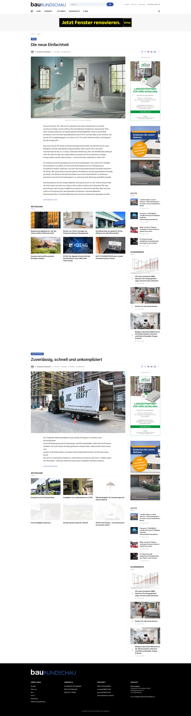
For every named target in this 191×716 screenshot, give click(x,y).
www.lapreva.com (50, 200)
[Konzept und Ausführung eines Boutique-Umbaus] (46, 245)
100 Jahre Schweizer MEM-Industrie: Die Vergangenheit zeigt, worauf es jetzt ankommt (146, 278)
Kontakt (127, 4)
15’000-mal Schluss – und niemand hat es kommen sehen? (110, 524)
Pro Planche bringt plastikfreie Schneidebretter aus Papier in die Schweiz (149, 241)
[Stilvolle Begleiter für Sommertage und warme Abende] (110, 486)
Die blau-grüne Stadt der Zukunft (75, 523)
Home (38, 11)
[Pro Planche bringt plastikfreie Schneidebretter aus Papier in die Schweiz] (134, 241)
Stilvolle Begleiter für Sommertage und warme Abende (110, 498)
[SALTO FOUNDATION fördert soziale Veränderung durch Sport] (110, 245)
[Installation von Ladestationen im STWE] (78, 486)
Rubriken (48, 11)
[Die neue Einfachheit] (78, 87)
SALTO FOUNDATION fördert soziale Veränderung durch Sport (109, 257)
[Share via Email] (154, 51)
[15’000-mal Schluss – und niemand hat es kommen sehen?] (110, 511)
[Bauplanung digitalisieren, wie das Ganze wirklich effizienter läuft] (46, 220)
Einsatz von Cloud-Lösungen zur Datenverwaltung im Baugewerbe (75, 232)
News (34, 39)
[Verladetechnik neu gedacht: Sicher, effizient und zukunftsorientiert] (110, 220)
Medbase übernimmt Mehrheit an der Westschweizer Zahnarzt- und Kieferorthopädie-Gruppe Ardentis (147, 335)
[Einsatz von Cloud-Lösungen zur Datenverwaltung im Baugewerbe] (78, 220)
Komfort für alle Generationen (146, 306)
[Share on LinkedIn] (151, 51)
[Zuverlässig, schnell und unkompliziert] (78, 402)
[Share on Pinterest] (148, 51)
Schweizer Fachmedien (44, 52)
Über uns (134, 4)
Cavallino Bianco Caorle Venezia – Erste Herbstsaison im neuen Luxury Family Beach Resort (150, 202)
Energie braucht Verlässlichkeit (42, 497)
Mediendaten (74, 11)
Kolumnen (61, 11)
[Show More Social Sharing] (158, 51)
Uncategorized (37, 354)
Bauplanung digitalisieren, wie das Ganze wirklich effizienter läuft (43, 232)
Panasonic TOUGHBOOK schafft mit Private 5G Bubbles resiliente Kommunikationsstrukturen (150, 216)
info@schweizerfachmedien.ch (144, 697)
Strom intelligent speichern (41, 523)
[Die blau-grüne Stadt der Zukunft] (78, 511)
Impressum (142, 4)
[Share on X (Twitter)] (145, 51)
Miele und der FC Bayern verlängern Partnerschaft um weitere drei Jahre (149, 229)
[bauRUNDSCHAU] (48, 4)
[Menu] (32, 11)
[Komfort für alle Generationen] (145, 295)
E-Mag (85, 11)
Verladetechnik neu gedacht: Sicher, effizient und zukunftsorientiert (109, 232)
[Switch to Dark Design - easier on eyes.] (159, 11)
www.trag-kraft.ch (50, 466)
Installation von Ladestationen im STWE (78, 497)
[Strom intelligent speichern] (46, 511)
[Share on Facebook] (141, 51)
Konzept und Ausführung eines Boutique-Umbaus (42, 257)
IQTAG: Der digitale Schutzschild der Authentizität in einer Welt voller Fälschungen (76, 258)
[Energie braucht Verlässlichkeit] (46, 486)
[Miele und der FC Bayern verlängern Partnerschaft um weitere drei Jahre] (134, 229)
